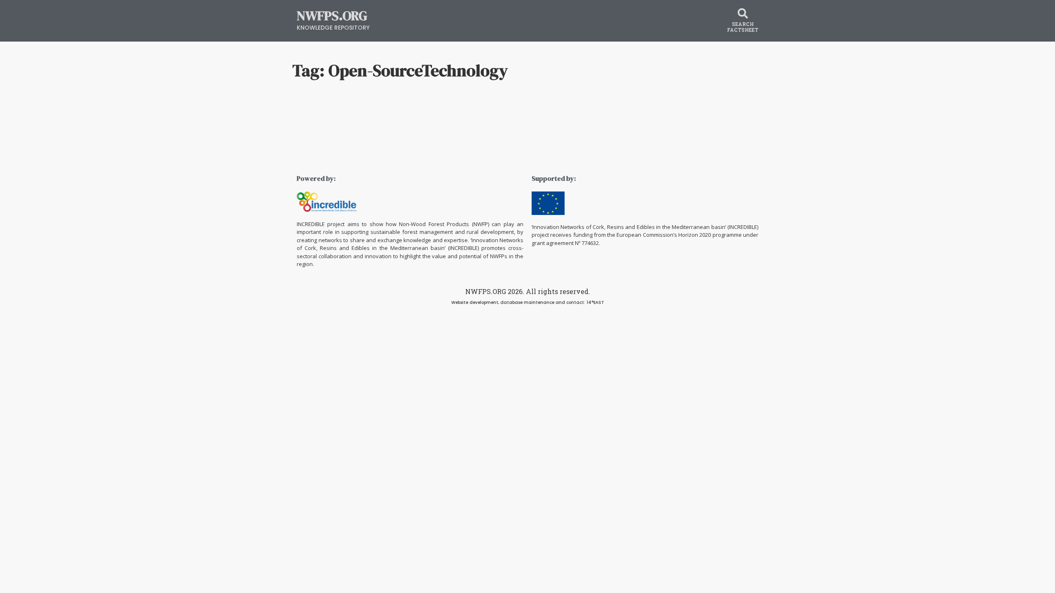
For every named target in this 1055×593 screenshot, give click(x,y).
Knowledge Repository (333, 27)
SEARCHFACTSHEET (742, 27)
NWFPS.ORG (332, 16)
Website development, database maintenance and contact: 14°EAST (527, 302)
